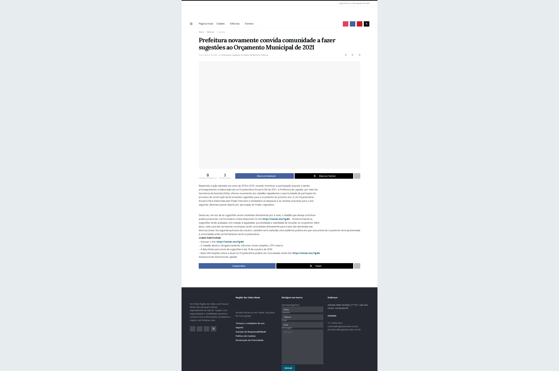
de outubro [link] (245, 230)
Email (284, 320)
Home (201, 32)
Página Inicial (206, 23)
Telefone (286, 312)
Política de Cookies (246, 336)
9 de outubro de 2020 (208, 55)
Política (264, 55)
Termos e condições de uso (250, 323)
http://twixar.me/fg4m (276, 219)
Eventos (249, 23)
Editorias (235, 23)
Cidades (220, 23)
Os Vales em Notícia (250, 55)
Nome (290, 305)
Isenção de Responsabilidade (251, 331)
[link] (276, 219)
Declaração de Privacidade (249, 340)
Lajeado (236, 55)
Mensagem (287, 327)
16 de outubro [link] (255, 249)
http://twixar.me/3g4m (306, 253)
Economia (221, 32)
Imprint (239, 327)
